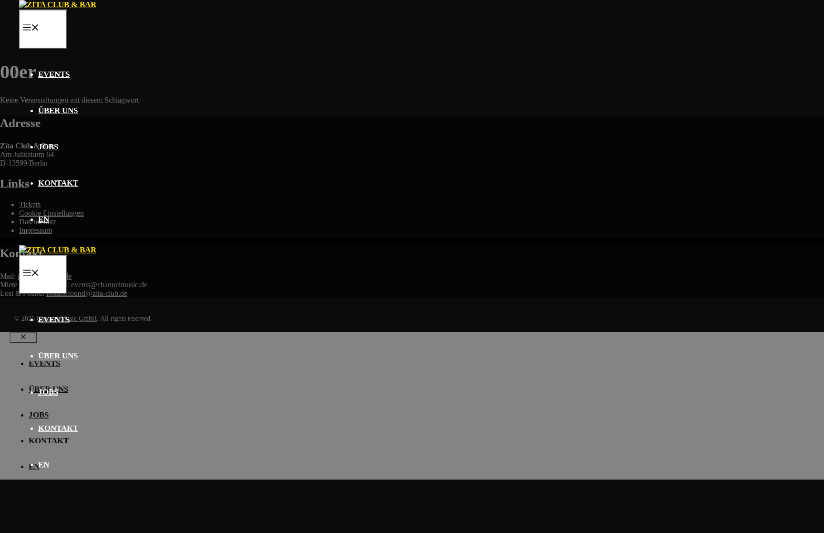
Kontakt (58, 183)
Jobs (48, 146)
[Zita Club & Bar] (57, 4)
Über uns (58, 110)
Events (54, 74)
